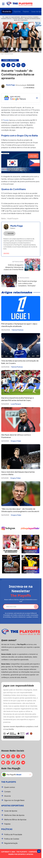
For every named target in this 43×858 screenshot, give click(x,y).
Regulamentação (11, 843)
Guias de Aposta (10, 811)
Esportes (17, 11)
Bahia (3, 218)
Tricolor (6, 120)
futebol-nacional (10, 60)
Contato (7, 791)
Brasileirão (7, 11)
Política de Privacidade (13, 834)
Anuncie (7, 796)
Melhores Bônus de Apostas (15, 819)
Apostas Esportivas (12, 805)
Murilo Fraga (10, 85)
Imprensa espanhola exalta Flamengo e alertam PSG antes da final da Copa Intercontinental (17, 400)
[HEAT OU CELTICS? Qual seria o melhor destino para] (11, 564)
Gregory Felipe (16, 441)
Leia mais (6, 253)
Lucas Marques (16, 404)
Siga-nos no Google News (14, 800)
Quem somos (9, 787)
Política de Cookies (11, 839)
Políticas (6, 829)
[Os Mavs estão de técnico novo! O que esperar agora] (30, 564)
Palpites (26, 11)
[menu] (3, 4)
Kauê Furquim (12, 218)
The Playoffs (8, 781)
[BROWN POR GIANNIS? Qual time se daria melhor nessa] (30, 544)
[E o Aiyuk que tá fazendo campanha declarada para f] (11, 544)
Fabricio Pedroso (17, 330)
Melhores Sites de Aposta (14, 815)
